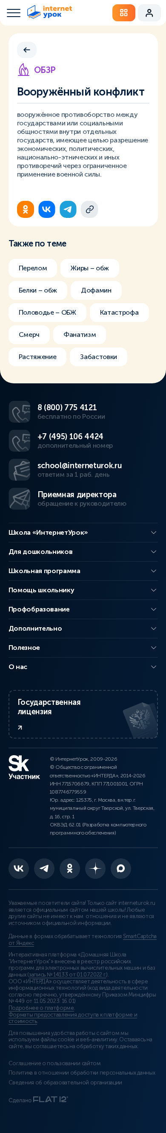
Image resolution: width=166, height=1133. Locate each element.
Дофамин (96, 290)
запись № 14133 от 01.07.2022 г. (67, 975)
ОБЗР (45, 70)
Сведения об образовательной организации (66, 1083)
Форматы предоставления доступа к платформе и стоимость (73, 1018)
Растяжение (38, 356)
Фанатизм (79, 334)
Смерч (29, 334)
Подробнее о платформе (41, 1008)
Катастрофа (119, 312)
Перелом (33, 268)
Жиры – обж (90, 268)
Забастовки (98, 356)
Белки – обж (38, 290)
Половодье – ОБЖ (47, 312)
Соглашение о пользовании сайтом (55, 1063)
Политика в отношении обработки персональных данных (82, 1073)
